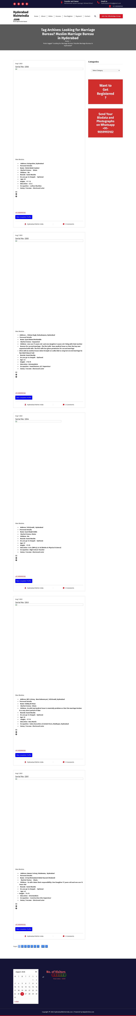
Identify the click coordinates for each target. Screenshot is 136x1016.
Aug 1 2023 (18, 63)
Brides (50, 16)
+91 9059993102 (20, 212)
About (43, 16)
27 (43, 946)
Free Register (68, 16)
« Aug (17, 1001)
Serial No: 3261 (22, 776)
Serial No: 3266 (22, 67)
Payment (79, 16)
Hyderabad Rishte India (35, 224)
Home (36, 16)
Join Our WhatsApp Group (111, 16)
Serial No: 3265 (22, 238)
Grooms (58, 16)
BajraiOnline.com (88, 1012)
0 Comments (70, 224)
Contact (87, 16)
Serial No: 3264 (22, 419)
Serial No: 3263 (22, 602)
